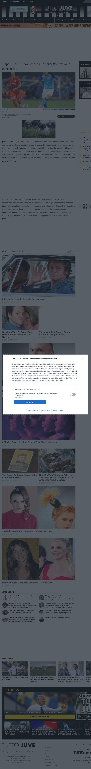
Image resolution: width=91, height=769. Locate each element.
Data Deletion (33, 410)
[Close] (84, 359)
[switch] (73, 394)
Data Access (45, 410)
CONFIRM (30, 402)
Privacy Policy (58, 410)
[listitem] (45, 389)
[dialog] (45, 385)
